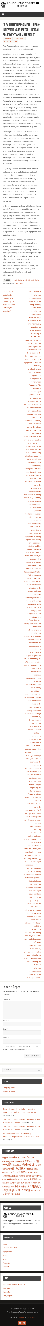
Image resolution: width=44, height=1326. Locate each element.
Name (6, 1020)
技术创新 (15, 1176)
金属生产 (20, 1182)
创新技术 (27, 280)
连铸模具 (26, 1179)
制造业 (30, 1168)
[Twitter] (24, 1323)
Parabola (21, 1317)
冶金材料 (15, 280)
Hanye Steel (7, 1292)
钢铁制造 (27, 1183)
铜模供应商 (26, 1186)
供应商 (25, 1161)
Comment (7, 999)
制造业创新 (15, 1172)
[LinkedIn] (20, 1323)
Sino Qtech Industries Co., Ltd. (14, 1284)
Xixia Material (8, 1288)
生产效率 (36, 1175)
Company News (9, 1088)
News (5, 1259)
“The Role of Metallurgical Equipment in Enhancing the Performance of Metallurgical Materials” (9, 301)
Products (6, 1263)
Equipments (7, 1251)
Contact (6, 1267)
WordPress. (31, 1317)
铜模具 (36, 1186)
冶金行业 (17, 1165)
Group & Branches (10, 1248)
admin (8, 39)
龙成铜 (17, 1194)
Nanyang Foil (8, 1296)
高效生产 (33, 1191)
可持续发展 (7, 1175)
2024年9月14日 (19, 39)
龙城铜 (9, 1194)
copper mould (8, 1157)
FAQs (5, 1255)
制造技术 (37, 1172)
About (5, 1244)
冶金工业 (32, 1161)
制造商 (24, 1172)
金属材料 (13, 1183)
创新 (12, 1168)
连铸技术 (14, 1179)
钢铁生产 (34, 1183)
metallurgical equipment (12, 1161)
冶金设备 (21, 280)
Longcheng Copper (24, 1157)
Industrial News (10, 42)
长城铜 (36, 280)
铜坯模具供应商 (9, 1187)
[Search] (39, 1070)
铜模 (32, 280)
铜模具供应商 (11, 1190)
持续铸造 (22, 1176)
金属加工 (6, 1183)
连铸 (9, 1179)
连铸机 (20, 1179)
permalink (19, 283)
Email (5, 1029)
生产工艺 (28, 1176)
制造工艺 (31, 1172)
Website (6, 1037)
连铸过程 (33, 1179)
